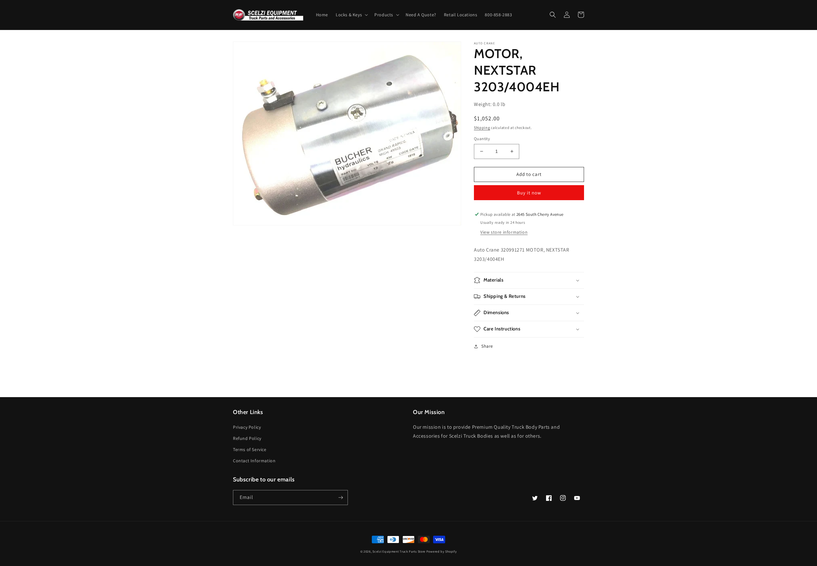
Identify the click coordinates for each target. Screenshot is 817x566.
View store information (504, 232)
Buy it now (529, 193)
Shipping (482, 127)
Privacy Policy (247, 427)
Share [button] (487, 346)
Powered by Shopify (441, 551)
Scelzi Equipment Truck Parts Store (398, 551)
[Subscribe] (341, 497)
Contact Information (254, 461)
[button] (351, 14)
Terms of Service (249, 449)
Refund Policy (247, 438)
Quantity (482, 138)
